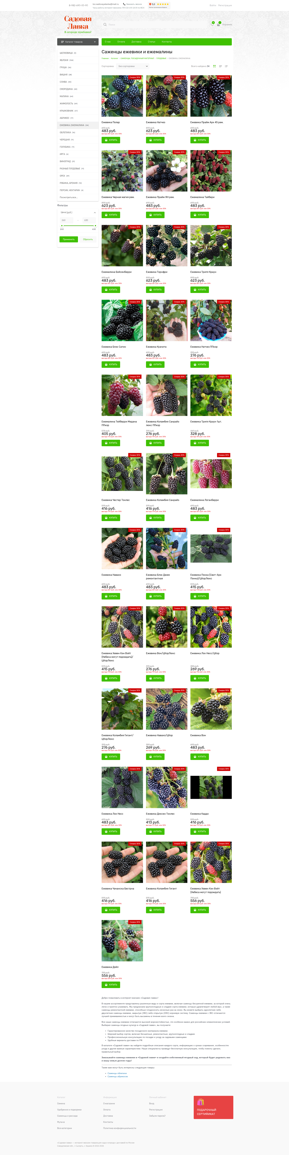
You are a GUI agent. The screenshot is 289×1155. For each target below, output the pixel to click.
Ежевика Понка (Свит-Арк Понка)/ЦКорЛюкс (205, 577)
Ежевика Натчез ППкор (204, 347)
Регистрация (225, 5)
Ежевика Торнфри (156, 272)
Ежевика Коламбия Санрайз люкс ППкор (162, 423)
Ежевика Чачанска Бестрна (118, 888)
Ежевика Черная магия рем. (118, 197)
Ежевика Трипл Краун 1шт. (206, 421)
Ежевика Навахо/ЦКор (159, 735)
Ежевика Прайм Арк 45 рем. (206, 122)
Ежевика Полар (111, 122)
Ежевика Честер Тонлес (116, 500)
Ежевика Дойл (110, 967)
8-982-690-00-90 (78, 5)
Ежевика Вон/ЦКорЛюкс (160, 653)
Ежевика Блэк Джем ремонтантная (158, 577)
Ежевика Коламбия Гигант (161, 888)
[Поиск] (105, 24)
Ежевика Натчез (155, 122)
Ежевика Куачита (156, 347)
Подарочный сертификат (206, 1112)
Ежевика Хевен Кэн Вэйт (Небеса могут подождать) (205, 890)
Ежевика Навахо (111, 575)
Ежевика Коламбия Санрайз (162, 500)
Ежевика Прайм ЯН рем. (160, 197)
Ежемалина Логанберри (204, 500)
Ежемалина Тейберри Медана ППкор (119, 423)
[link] (214, 66)
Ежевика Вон (198, 735)
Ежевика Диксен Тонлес (160, 814)
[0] (212, 26)
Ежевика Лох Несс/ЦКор (204, 653)
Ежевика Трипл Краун (203, 272)
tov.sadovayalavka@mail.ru (106, 4)
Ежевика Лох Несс (112, 814)
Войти (213, 5)
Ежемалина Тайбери (202, 197)
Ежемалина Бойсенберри (117, 272)
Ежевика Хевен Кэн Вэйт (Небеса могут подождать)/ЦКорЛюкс (117, 657)
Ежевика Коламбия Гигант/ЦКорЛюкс (118, 737)
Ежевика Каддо (199, 814)
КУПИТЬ (113, 140)
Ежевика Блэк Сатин (114, 347)
